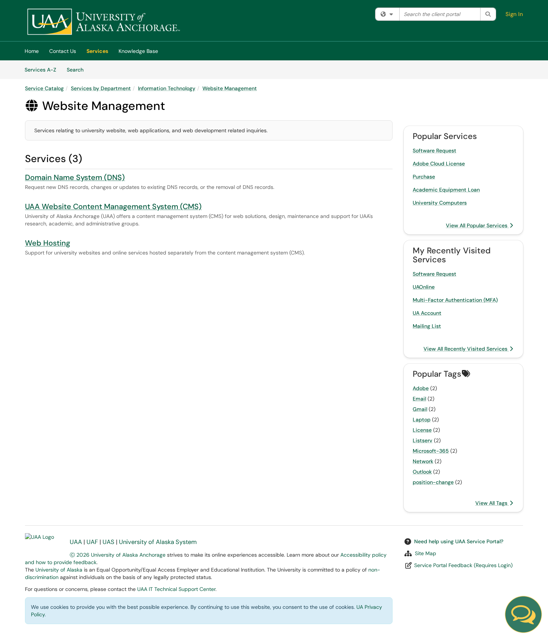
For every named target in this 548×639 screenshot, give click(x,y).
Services (97, 51)
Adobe (421, 388)
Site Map (425, 553)
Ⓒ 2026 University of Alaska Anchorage (118, 554)
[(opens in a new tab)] (103, 22)
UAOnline (424, 287)
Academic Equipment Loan (446, 189)
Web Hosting (47, 243)
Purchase (424, 176)
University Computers (440, 202)
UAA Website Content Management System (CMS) (113, 206)
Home (32, 51)
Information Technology (166, 88)
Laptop (422, 419)
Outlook (422, 471)
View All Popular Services (477, 225)
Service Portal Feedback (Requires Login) (463, 565)
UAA (76, 542)
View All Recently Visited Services (466, 348)
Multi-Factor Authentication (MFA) (455, 300)
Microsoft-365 (431, 450)
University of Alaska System (158, 542)
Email (419, 398)
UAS (108, 542)
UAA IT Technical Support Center (176, 589)
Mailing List (427, 326)
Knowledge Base (138, 51)
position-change (433, 482)
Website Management (229, 88)
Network (423, 461)
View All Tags (492, 503)
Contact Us (62, 51)
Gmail (420, 409)
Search (78, 69)
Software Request (434, 150)
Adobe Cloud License (439, 163)
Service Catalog (44, 88)
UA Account (427, 313)
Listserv (422, 440)
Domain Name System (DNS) (75, 177)
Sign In (514, 14)
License (422, 430)
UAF (92, 542)
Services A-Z (40, 69)
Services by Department (101, 88)
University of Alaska (58, 569)
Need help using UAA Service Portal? (458, 541)
